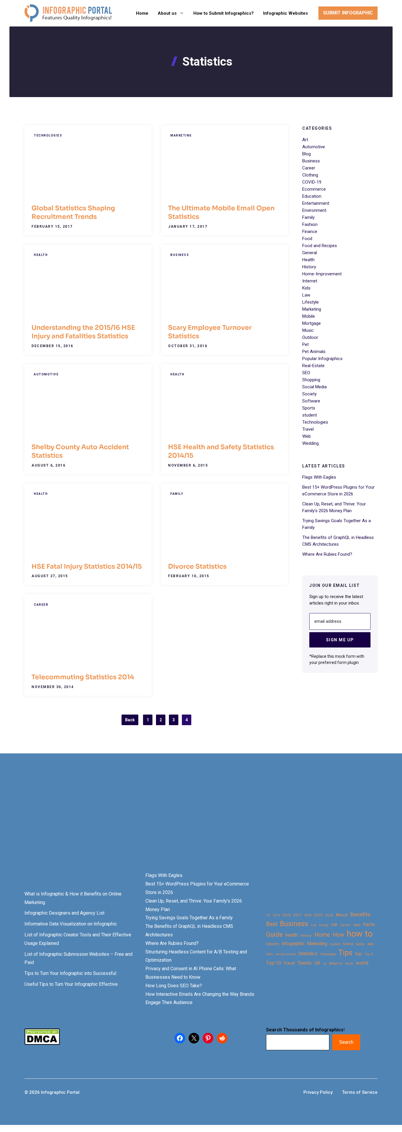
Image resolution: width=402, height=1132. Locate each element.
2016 (287, 915)
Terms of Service (360, 1092)
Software (311, 401)
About (342, 915)
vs (324, 963)
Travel (308, 429)
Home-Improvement (322, 274)
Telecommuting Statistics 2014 (82, 677)
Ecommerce (314, 189)
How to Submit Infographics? (223, 13)
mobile (335, 944)
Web (306, 436)
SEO (306, 372)
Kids (306, 288)
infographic (293, 943)
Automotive (46, 374)
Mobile (308, 316)
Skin (269, 954)
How (338, 934)
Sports (308, 408)
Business (179, 255)
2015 (276, 915)
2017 (297, 915)
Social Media (314, 386)
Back (130, 720)
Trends (305, 963)
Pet (305, 344)
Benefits (360, 914)
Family (176, 493)
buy (313, 925)
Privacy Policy (318, 1092)
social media (285, 954)
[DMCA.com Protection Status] (42, 1043)
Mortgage (311, 323)
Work (349, 963)
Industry (272, 944)
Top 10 (273, 963)
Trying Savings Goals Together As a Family (189, 917)
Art (305, 139)
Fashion (310, 224)
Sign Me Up (340, 639)
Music (308, 330)
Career (41, 604)
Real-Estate (313, 365)
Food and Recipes (319, 245)
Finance (309, 231)
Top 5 (368, 954)
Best (271, 924)
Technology (328, 954)
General (309, 252)
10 (268, 915)
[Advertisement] (186, 823)
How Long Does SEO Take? (173, 985)
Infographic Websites (285, 13)
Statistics (308, 953)
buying (323, 925)
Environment (314, 210)
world (362, 963)
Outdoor (310, 337)
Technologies (48, 135)
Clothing (310, 175)
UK (317, 963)
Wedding (310, 443)
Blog (306, 154)
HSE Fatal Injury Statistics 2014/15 (86, 566)
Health (41, 255)
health (291, 935)
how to (360, 934)
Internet (309, 281)
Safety (360, 944)
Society (309, 394)
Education (311, 196)
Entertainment (315, 203)
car (334, 924)
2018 (307, 915)
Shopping (311, 379)
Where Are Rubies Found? (327, 554)
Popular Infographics (322, 358)
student (309, 415)
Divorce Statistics (197, 566)
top (358, 953)
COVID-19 (311, 182)
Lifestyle (310, 302)
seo (370, 944)
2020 (329, 915)
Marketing (181, 135)
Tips (345, 953)
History (309, 266)
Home (142, 13)
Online (348, 944)
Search (346, 1042)
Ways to (336, 963)
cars (357, 924)
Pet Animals (313, 351)
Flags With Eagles (319, 477)
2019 (318, 915)
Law (306, 295)
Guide (274, 934)
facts (369, 924)
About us (167, 13)
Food (307, 238)
